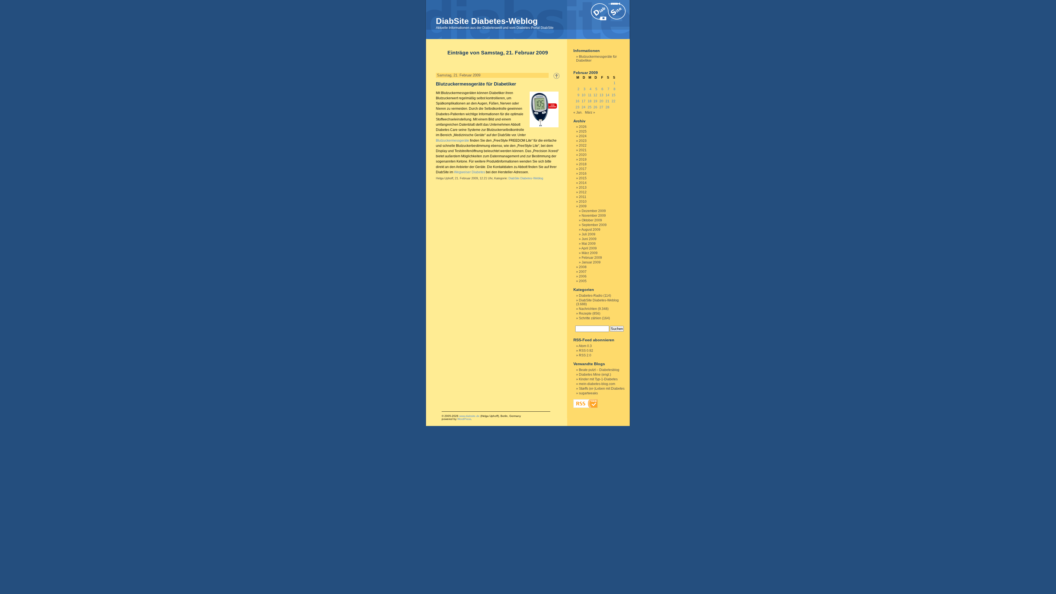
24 (583, 107)
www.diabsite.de (469, 415)
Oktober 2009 (592, 220)
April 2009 (589, 248)
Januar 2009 (591, 262)
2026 (583, 127)
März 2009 (590, 253)
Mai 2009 (589, 244)
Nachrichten (588, 309)
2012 (583, 192)
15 (613, 95)
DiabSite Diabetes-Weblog (487, 21)
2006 (583, 276)
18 (590, 101)
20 (601, 101)
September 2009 (594, 225)
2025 (583, 131)
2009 (583, 206)
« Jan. (577, 112)
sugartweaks (588, 393)
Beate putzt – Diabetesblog (599, 370)
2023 (583, 141)
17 (583, 101)
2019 (583, 159)
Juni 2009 (589, 239)
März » (590, 112)
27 (601, 107)
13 (601, 95)
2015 (583, 178)
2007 (583, 272)
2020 (583, 155)
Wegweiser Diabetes (469, 172)
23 (577, 107)
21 (607, 101)
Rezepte (585, 313)
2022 (583, 145)
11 (590, 95)
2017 (583, 169)
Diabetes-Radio (591, 296)
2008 (583, 267)
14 (607, 95)
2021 (583, 150)
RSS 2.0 (585, 355)
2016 (583, 173)
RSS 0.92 (586, 351)
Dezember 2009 (594, 211)
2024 (583, 136)
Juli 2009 (588, 234)
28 (607, 107)
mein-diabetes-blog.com (597, 384)
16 (577, 101)
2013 (583, 187)
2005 (583, 281)
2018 (583, 164)
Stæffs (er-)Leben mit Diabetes (602, 389)
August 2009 (590, 230)
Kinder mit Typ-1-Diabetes (598, 379)
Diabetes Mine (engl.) (595, 374)
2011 (582, 197)
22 (613, 101)
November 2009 (594, 216)
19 (595, 101)
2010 (583, 202)
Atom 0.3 (585, 346)
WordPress (464, 418)
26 (595, 107)
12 (595, 95)
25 (590, 107)
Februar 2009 (592, 258)
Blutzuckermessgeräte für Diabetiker (476, 84)
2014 (583, 183)
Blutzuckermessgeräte (452, 140)
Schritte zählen (590, 318)
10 (583, 95)
